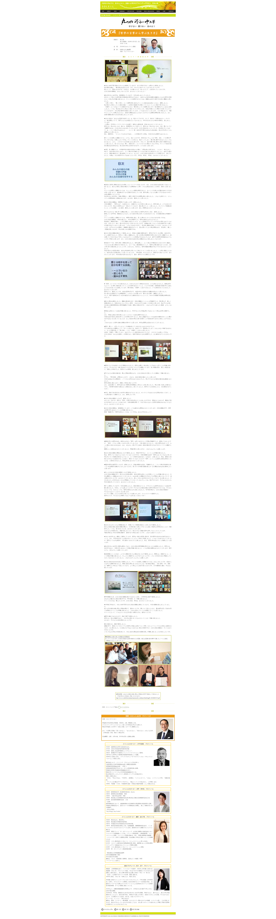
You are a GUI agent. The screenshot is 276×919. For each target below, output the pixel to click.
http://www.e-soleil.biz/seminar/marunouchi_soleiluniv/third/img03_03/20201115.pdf (138, 698)
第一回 (119, 909)
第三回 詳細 (135, 909)
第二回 (127, 909)
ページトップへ (108, 909)
